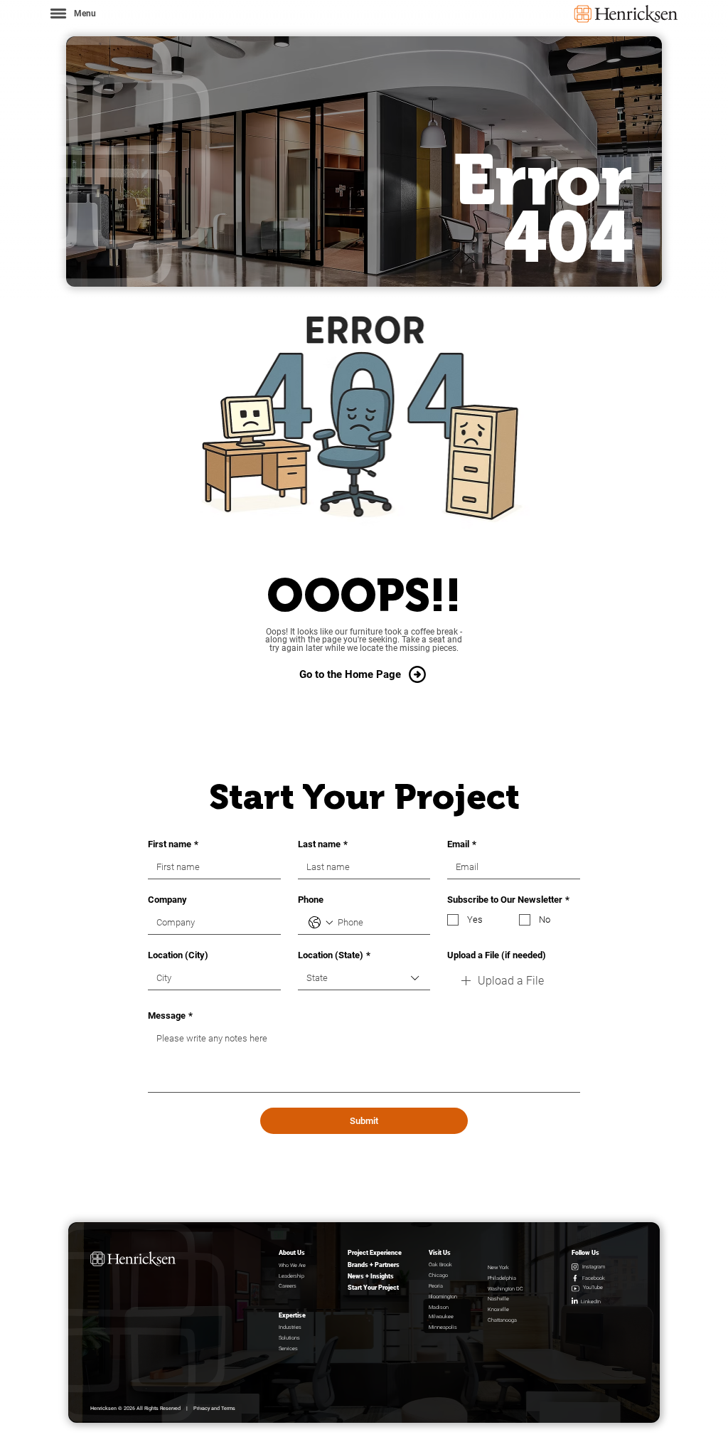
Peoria (436, 1286)
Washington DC (505, 1288)
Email (461, 844)
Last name (323, 844)
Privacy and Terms (214, 1408)
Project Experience (375, 1252)
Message (170, 1015)
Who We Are (292, 1265)
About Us (292, 1252)
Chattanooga (502, 1320)
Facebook (593, 1278)
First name (173, 844)
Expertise (292, 1315)
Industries (290, 1327)
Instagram (593, 1266)
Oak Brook (440, 1264)
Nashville (498, 1298)
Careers (287, 1286)
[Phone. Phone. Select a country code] (320, 922)
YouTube (593, 1287)
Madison (439, 1307)
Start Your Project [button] (373, 1287)
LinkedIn (591, 1301)
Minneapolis (443, 1327)
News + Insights (371, 1276)
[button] (72, 13)
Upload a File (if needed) (496, 955)
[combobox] (364, 978)
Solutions (289, 1338)
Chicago (438, 1275)
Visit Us (440, 1252)
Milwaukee (441, 1316)
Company (167, 899)
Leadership (291, 1276)
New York (498, 1267)
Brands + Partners (374, 1264)
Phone (310, 899)
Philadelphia (502, 1278)
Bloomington (443, 1296)
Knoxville (498, 1309)
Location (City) (178, 955)
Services (288, 1348)
